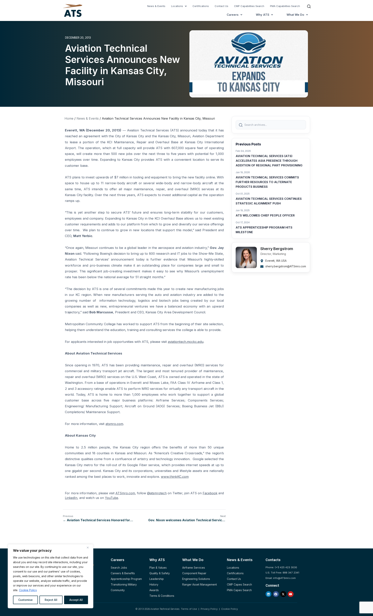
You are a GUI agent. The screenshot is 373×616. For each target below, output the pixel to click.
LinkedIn (71, 498)
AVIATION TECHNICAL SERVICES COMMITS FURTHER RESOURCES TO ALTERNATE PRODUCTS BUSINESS (267, 182)
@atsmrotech (157, 493)
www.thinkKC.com (175, 477)
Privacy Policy (209, 608)
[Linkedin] (268, 594)
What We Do (295, 15)
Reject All (51, 599)
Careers (233, 15)
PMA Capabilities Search (285, 6)
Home (68, 118)
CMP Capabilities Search (249, 6)
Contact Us (221, 6)
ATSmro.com (125, 493)
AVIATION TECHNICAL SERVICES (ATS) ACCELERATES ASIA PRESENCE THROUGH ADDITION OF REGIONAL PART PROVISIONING (269, 160)
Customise (25, 599)
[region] (50, 576)
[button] (179, 6)
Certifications (201, 6)
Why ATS (262, 15)
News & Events (156, 6)
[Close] (89, 547)
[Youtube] (291, 594)
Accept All (76, 599)
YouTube (111, 498)
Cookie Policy (28, 590)
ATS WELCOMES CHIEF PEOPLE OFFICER (265, 215)
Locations (177, 6)
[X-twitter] (283, 594)
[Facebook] (276, 594)
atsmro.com (114, 424)
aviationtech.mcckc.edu (185, 342)
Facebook (210, 493)
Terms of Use (189, 608)
